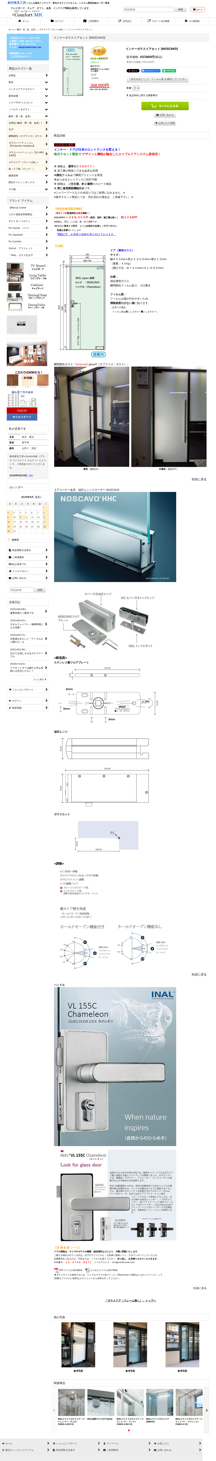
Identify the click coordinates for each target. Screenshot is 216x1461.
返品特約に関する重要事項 (143, 95)
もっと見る (39, 679)
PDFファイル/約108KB (70, 1270)
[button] (192, 21)
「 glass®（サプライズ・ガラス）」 (101, 364)
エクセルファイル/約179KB (103, 1270)
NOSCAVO (112, 489)
